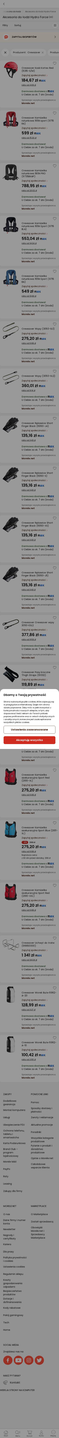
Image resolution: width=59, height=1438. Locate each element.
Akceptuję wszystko (29, 740)
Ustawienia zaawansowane (29, 729)
